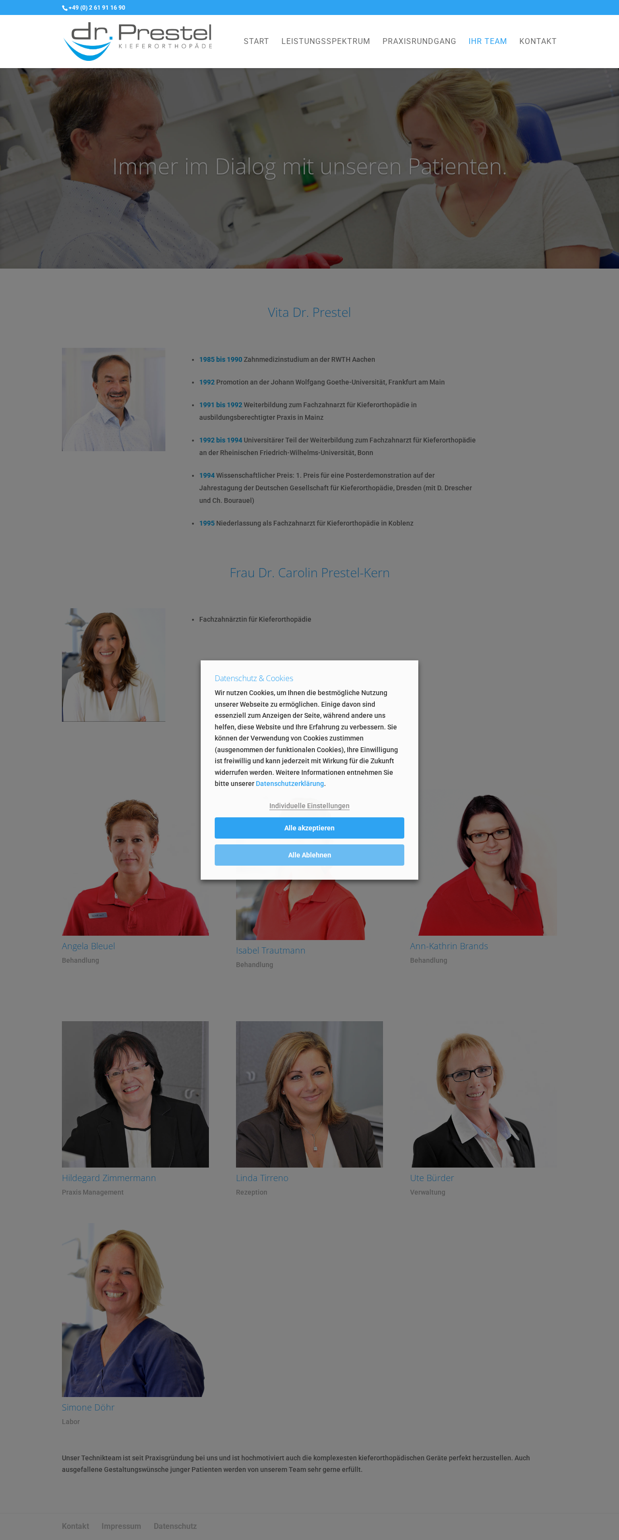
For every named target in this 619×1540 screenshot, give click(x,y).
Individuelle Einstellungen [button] (309, 806)
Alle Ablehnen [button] (309, 855)
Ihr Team (488, 42)
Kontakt (538, 42)
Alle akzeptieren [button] (309, 828)
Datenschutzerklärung (290, 783)
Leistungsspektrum (325, 42)
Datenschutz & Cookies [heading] (254, 679)
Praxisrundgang (420, 42)
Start (256, 42)
